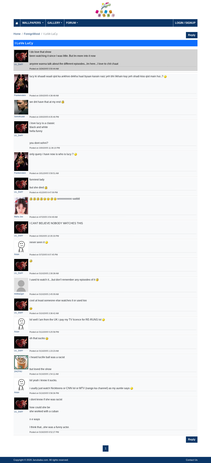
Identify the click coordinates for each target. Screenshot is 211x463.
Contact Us (191, 460)
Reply (191, 35)
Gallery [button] (53, 22)
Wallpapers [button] (32, 22)
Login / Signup (185, 22)
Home (17, 33)
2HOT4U (18, 371)
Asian (16, 254)
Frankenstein (20, 95)
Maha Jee (18, 217)
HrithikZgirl (19, 294)
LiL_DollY (18, 64)
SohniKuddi (19, 116)
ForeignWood (32, 33)
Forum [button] (71, 22)
